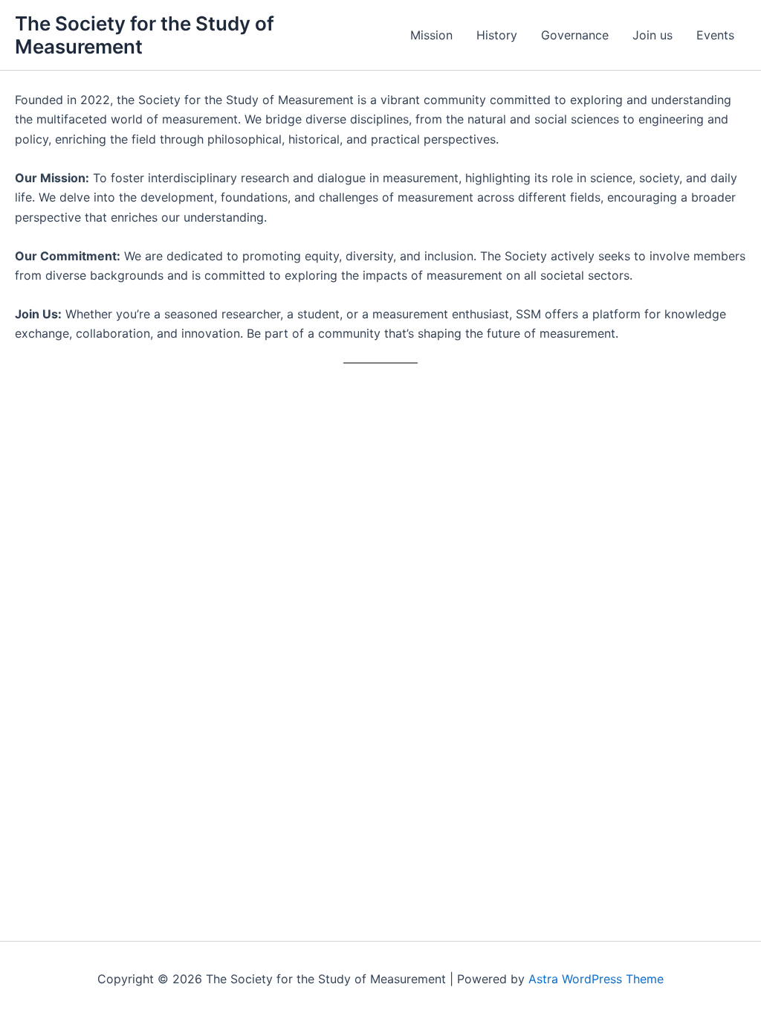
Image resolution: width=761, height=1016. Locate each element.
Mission (431, 35)
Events (715, 35)
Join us (652, 35)
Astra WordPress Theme (596, 978)
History (496, 35)
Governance (575, 35)
